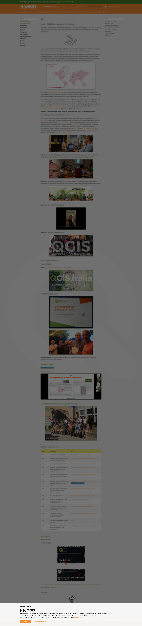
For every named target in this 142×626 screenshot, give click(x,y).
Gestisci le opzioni (40, 621)
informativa (77, 617)
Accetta (25, 621)
